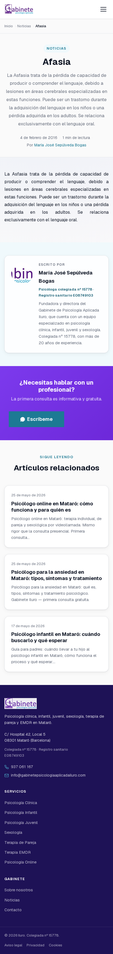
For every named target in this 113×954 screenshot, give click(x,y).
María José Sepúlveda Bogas (60, 145)
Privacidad (35, 945)
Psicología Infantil (20, 812)
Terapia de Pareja (20, 842)
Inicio (8, 26)
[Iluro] (18, 9)
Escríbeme (40, 419)
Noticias (24, 26)
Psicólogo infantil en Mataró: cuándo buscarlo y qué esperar (55, 637)
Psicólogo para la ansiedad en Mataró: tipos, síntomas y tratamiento (56, 575)
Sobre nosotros (18, 889)
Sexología (13, 832)
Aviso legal (13, 945)
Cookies (55, 945)
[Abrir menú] (103, 9)
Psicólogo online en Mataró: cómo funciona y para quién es (52, 506)
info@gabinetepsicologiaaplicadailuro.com (48, 775)
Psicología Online (20, 862)
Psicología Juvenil (21, 822)
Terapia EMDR (17, 852)
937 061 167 (22, 766)
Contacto (13, 909)
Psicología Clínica (20, 802)
